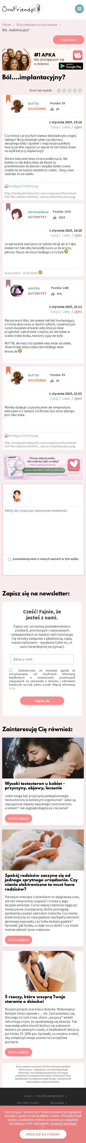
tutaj (12, 688)
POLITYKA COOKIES (28, 1103)
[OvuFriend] (21, 11)
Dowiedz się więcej (64, 1123)
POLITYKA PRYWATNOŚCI (50, 1096)
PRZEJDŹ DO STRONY (43, 1134)
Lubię (66, 127)
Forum (6, 25)
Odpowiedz (69, 40)
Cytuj (54, 127)
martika (34, 288)
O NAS (27, 1096)
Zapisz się (42, 701)
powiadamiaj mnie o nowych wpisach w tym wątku (46, 559)
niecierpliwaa (38, 212)
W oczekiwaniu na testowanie (37, 25)
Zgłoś (78, 127)
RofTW (33, 103)
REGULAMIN (57, 1103)
